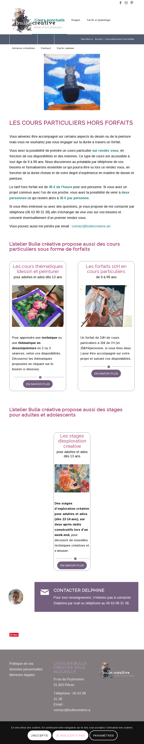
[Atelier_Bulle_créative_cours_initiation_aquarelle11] (37, 306)
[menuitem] (20, 20)
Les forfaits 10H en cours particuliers (106, 268)
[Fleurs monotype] (72, 478)
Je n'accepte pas (70, 735)
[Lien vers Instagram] (126, 3)
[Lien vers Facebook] (120, 3)
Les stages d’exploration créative (72, 441)
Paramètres (103, 735)
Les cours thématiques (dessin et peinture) (38, 268)
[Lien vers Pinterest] (132, 3)
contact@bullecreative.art (91, 226)
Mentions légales (22, 675)
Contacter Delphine (79, 590)
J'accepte (39, 735)
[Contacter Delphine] (45, 592)
